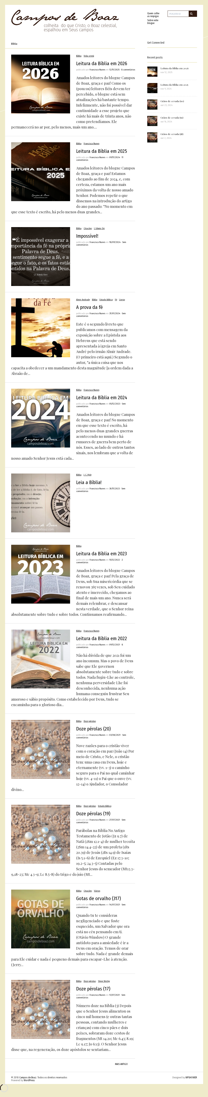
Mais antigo (121, 1064)
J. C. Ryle (87, 475)
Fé (116, 299)
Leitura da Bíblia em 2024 (101, 397)
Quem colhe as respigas (153, 15)
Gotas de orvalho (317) (98, 898)
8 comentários (128, 69)
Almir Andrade (83, 299)
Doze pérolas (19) (93, 814)
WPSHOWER (191, 1077)
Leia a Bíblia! (89, 482)
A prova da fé (89, 307)
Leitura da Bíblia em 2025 (101, 151)
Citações (88, 228)
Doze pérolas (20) (93, 729)
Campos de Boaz (27, 1077)
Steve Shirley (104, 981)
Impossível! (87, 236)
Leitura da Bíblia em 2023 (101, 554)
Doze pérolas (90, 721)
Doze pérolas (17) (93, 989)
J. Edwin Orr (99, 228)
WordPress (29, 1080)
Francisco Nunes (97, 69)
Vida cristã (89, 56)
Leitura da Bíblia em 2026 (101, 63)
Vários (97, 891)
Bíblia (78, 56)
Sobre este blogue (152, 22)
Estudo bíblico (106, 299)
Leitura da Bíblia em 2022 (101, 638)
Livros (122, 299)
